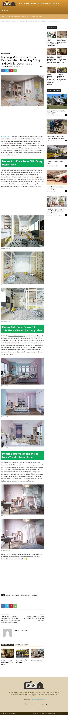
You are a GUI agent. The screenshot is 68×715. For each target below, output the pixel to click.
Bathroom (5, 10)
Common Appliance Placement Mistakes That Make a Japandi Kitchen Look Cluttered (51, 79)
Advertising (25, 16)
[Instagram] (25, 704)
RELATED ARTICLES (7, 645)
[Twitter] (7, 70)
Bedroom (33, 3)
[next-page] (5, 668)
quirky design (35, 595)
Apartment (26, 3)
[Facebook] (3, 70)
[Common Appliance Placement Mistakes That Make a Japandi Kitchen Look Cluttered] (51, 70)
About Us (32, 16)
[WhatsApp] (15, 70)
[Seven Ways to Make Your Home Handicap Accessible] (57, 126)
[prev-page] (2, 668)
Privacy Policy (51, 713)
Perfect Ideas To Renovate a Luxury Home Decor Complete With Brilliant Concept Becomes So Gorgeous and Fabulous (10, 619)
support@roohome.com (38, 699)
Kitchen (40, 3)
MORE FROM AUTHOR (21, 645)
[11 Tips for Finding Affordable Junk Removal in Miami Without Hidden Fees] (51, 34)
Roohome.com (5, 136)
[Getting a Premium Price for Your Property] (57, 101)
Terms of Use (43, 713)
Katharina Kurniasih (7, 66)
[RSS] (34, 704)
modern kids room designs (16, 336)
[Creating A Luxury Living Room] (57, 152)
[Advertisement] (22, 39)
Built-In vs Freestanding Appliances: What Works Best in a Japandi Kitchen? (51, 59)
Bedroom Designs (10, 21)
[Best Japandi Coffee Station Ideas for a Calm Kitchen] (62, 34)
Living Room (55, 3)
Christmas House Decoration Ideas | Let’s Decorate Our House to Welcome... (56, 211)
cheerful (8, 595)
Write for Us (60, 713)
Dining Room (46, 3)
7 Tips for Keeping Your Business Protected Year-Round (22, 660)
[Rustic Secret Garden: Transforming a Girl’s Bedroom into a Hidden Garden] (7, 653)
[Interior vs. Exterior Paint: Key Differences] (37, 653)
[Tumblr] (38, 704)
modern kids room (25, 595)
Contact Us (39, 16)
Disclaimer (35, 713)
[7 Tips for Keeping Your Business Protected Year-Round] (22, 653)
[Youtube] (46, 704)
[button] (65, 3)
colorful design (15, 595)
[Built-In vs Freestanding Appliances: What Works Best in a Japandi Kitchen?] (51, 51)
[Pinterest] (11, 70)
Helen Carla (49, 215)
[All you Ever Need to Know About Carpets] (57, 177)
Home (20, 3)
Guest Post (4, 16)
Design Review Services (14, 16)
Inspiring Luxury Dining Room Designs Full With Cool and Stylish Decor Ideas (34, 618)
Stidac (48, 115)
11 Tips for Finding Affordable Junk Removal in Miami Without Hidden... (51, 42)
